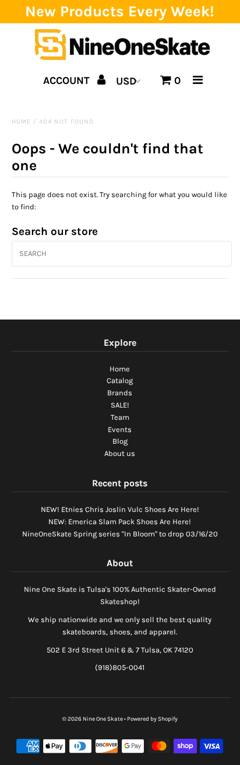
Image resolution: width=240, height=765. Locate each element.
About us (119, 453)
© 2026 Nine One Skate (92, 718)
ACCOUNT (68, 80)
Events (120, 429)
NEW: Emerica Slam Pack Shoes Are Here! (119, 521)
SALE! (120, 405)
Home (21, 121)
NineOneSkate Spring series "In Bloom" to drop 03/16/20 (120, 533)
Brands (119, 392)
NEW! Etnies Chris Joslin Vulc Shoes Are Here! (120, 509)
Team (120, 417)
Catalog (120, 380)
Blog (120, 441)
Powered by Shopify (152, 718)
